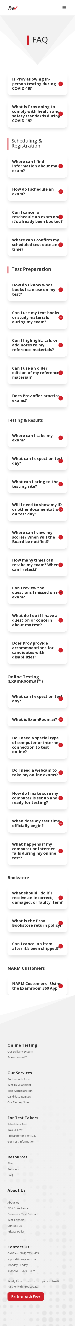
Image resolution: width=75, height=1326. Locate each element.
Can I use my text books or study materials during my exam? (35, 317)
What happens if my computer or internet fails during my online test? (34, 851)
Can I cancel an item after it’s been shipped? (35, 946)
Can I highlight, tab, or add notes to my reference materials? (35, 345)
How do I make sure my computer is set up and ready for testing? (35, 798)
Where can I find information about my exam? (34, 166)
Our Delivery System (20, 1051)
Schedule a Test (18, 1124)
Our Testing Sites (18, 1102)
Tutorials (13, 1169)
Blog (10, 1163)
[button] (64, 10)
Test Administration (20, 1091)
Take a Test (15, 1130)
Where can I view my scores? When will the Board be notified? (33, 537)
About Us (13, 1202)
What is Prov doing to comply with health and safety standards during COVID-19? (36, 113)
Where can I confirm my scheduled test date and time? (36, 244)
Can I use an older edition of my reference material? (35, 373)
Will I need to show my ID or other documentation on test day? (37, 509)
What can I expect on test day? (37, 461)
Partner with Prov (19, 1079)
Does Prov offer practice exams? (36, 398)
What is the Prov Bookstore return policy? (37, 923)
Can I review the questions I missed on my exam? (37, 592)
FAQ (10, 1175)
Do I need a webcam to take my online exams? (35, 772)
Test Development (19, 1085)
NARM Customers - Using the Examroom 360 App (37, 986)
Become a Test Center (22, 1214)
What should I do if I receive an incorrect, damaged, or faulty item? (37, 897)
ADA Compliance (18, 1208)
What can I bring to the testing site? (35, 484)
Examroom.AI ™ (18, 1057)
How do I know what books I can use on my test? (33, 289)
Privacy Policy (16, 1231)
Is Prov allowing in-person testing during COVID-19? (34, 84)
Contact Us (15, 1226)
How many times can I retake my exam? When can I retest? (35, 565)
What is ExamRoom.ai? (34, 719)
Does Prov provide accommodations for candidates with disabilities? (33, 650)
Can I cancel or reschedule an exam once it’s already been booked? (37, 217)
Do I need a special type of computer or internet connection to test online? (36, 745)
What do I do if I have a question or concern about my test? (35, 620)
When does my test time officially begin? (36, 823)
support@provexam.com (23, 1259)
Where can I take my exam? (32, 438)
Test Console (16, 1220)
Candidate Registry (19, 1096)
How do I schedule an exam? (33, 191)
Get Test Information (21, 1141)
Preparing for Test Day (22, 1136)
